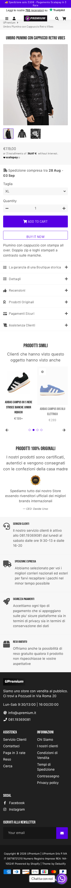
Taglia (8, 184)
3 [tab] (37, 430)
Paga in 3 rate (14, 753)
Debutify (60, 863)
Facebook (16, 803)
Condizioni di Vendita (47, 755)
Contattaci (11, 746)
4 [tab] (41, 430)
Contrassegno (48, 776)
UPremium (33, 853)
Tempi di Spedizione (46, 767)
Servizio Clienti (14, 740)
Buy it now (35, 237)
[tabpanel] (18, 393)
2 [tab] (34, 430)
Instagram (16, 809)
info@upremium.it (21, 713)
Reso (7, 759)
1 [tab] (30, 430)
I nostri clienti (47, 746)
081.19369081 (19, 720)
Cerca (7, 766)
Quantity (10, 201)
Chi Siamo (45, 740)
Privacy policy (48, 783)
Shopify (35, 863)
